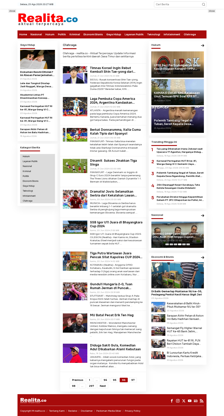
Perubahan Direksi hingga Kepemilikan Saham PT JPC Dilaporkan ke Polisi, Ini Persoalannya (180, 199)
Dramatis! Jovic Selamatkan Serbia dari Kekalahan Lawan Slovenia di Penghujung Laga (112, 195)
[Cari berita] (203, 4)
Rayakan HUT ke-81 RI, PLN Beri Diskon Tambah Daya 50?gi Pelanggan (183, 342)
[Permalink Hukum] (202, 46)
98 (73, 386)
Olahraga (190, 34)
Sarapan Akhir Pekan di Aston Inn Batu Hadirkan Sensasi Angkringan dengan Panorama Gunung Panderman (37, 131)
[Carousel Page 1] (167, 244)
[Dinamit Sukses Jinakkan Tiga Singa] (75, 165)
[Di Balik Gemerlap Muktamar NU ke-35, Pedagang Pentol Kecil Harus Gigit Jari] (177, 275)
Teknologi (153, 34)
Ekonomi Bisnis (93, 34)
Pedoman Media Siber (108, 410)
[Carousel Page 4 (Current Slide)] (179, 244)
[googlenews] (195, 401)
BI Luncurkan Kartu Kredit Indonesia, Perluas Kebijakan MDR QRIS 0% (185, 354)
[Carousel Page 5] (184, 244)
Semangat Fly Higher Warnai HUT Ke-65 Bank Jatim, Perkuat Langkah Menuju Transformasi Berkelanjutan (184, 330)
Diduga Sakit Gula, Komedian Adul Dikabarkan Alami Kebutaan (115, 347)
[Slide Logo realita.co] (48, 19)
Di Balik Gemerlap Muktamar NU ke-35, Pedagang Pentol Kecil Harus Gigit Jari (176, 293)
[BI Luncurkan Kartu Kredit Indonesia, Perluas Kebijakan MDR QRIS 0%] (158, 355)
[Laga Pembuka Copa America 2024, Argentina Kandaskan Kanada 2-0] (75, 106)
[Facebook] (172, 401)
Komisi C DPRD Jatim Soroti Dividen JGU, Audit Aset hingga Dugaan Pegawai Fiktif (176, 235)
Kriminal (74, 34)
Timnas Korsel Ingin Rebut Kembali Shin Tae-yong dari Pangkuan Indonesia (111, 72)
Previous (77, 380)
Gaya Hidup (113, 34)
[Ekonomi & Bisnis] (202, 258)
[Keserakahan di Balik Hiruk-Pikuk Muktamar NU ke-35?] (158, 306)
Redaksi (72, 410)
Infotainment (172, 34)
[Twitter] (183, 401)
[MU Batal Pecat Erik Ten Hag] (75, 322)
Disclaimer (87, 410)
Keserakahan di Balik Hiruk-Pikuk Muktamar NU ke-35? (184, 305)
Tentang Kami (57, 410)
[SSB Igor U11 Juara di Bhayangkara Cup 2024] (75, 227)
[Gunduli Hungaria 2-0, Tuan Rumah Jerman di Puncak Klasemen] (75, 291)
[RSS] (201, 401)
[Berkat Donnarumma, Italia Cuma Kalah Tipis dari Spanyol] (75, 134)
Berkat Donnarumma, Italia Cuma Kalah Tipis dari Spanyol (115, 131)
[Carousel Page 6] (188, 244)
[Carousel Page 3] (175, 244)
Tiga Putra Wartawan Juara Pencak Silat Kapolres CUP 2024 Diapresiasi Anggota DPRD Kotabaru (115, 259)
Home (23, 34)
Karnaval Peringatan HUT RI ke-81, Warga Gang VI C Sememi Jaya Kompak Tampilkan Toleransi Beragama (36, 119)
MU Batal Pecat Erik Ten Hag (112, 315)
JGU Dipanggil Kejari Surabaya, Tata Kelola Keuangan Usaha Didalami (178, 186)
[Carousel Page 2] (171, 244)
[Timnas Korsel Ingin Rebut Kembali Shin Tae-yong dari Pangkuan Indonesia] (75, 74)
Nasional (36, 34)
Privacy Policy (132, 410)
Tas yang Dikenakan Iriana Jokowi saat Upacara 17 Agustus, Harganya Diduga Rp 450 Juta (180, 151)
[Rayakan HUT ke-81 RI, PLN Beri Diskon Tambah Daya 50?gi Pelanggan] (158, 343)
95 (114, 380)
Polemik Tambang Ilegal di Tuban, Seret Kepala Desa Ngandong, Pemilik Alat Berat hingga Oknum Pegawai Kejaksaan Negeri (180, 174)
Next (103, 386)
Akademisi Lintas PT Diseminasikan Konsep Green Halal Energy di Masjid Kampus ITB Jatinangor (37, 97)
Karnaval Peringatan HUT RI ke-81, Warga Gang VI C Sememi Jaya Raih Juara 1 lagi (36, 108)
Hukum (49, 34)
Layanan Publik (134, 34)
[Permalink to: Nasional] (202, 216)
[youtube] (189, 401)
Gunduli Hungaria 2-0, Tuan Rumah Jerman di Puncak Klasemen (111, 288)
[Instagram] (178, 401)
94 (105, 380)
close (12, 11)
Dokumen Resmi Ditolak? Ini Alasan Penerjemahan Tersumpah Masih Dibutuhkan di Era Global (36, 73)
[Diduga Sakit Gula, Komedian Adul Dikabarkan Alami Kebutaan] (75, 353)
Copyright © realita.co (32, 410)
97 (133, 380)
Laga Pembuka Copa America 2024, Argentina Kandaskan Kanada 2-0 (112, 102)
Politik (62, 34)
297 (91, 386)
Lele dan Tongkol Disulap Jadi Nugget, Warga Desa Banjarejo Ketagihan (35, 85)
